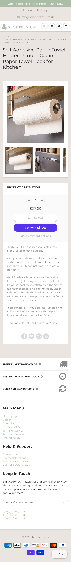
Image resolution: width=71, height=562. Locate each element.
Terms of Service (13, 434)
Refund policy (11, 437)
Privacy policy (12, 427)
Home (6, 36)
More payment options (35, 236)
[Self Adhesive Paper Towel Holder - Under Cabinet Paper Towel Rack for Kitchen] (35, 114)
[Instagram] (24, 515)
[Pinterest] (15, 515)
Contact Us (31, 10)
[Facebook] (7, 515)
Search (7, 419)
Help (44, 10)
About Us (9, 423)
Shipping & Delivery (15, 461)
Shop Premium (40, 537)
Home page (10, 416)
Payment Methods (14, 458)
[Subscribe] (63, 502)
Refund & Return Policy (17, 465)
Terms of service (13, 430)
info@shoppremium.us (37, 17)
